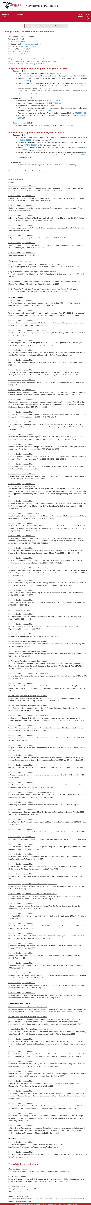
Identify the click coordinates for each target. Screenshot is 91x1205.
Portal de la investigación (83, 16)
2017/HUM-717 (59, 165)
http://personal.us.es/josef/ (31, 44)
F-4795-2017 (25, 49)
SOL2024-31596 (24, 140)
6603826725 (26, 51)
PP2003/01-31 (80, 113)
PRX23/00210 (68, 125)
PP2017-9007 (49, 106)
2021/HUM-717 (59, 101)
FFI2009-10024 (24, 81)
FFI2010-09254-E (45, 110)
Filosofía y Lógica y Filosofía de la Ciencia (41, 61)
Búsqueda (14, 26)
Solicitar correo (19, 41)
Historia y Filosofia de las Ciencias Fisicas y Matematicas (48, 59)
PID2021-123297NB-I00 (33, 145)
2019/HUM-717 (59, 103)
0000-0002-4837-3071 (29, 46)
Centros (58, 26)
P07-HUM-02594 (80, 83)
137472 (24, 54)
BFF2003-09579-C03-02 (46, 88)
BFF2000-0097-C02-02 (27, 93)
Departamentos (36, 26)
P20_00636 (22, 150)
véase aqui (46, 171)
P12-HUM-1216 (79, 76)
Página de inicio (6, 16)
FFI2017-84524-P (57, 73)
